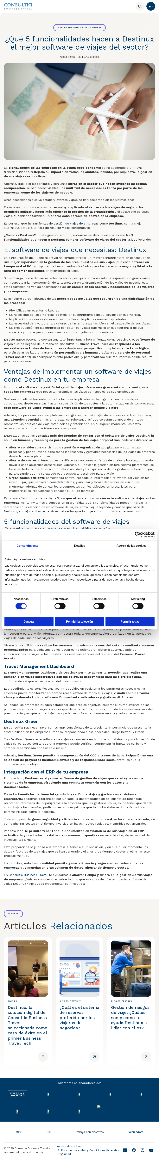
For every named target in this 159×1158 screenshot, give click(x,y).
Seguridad (64, 1153)
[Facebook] (134, 1150)
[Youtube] (151, 1150)
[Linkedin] (125, 1150)
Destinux (73, 27)
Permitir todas (130, 621)
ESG (48, 1132)
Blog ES (62, 27)
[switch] (60, 606)
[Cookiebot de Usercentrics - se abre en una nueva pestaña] (138, 534)
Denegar (29, 621)
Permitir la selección (79, 621)
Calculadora (135, 1132)
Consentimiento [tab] (27, 545)
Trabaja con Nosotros (89, 1132)
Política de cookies (68, 1146)
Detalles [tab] (79, 545)
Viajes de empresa (90, 27)
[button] (150, 6)
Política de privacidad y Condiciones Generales (88, 1150)
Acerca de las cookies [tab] (131, 545)
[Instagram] (142, 1150)
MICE (19, 1132)
